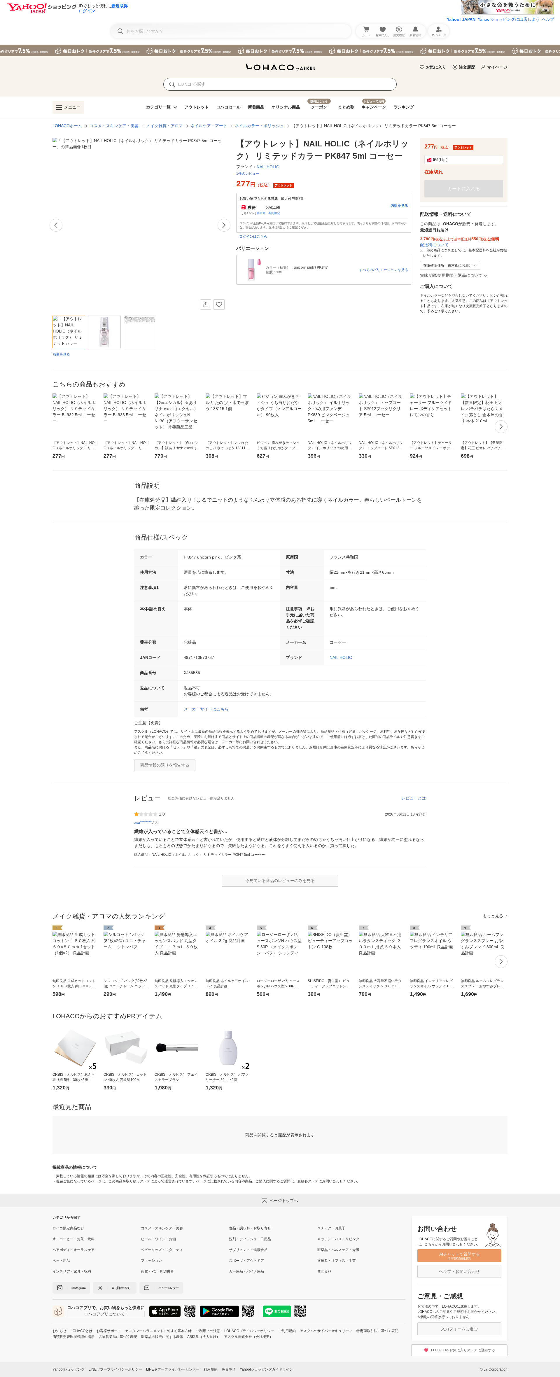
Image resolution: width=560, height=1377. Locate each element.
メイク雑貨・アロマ (164, 125)
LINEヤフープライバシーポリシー (115, 1369)
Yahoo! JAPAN (461, 19)
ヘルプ (548, 19)
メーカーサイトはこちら (206, 709)
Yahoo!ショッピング (68, 1369)
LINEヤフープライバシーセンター (173, 1369)
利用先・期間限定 (268, 213)
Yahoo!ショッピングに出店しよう (509, 19)
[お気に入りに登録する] (219, 304)
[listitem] (96, 1228)
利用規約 (211, 1369)
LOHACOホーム (67, 125)
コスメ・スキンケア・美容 (114, 125)
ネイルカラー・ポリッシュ (259, 125)
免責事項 (229, 1369)
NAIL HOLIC (341, 657)
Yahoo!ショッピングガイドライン (266, 1369)
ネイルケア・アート (208, 125)
